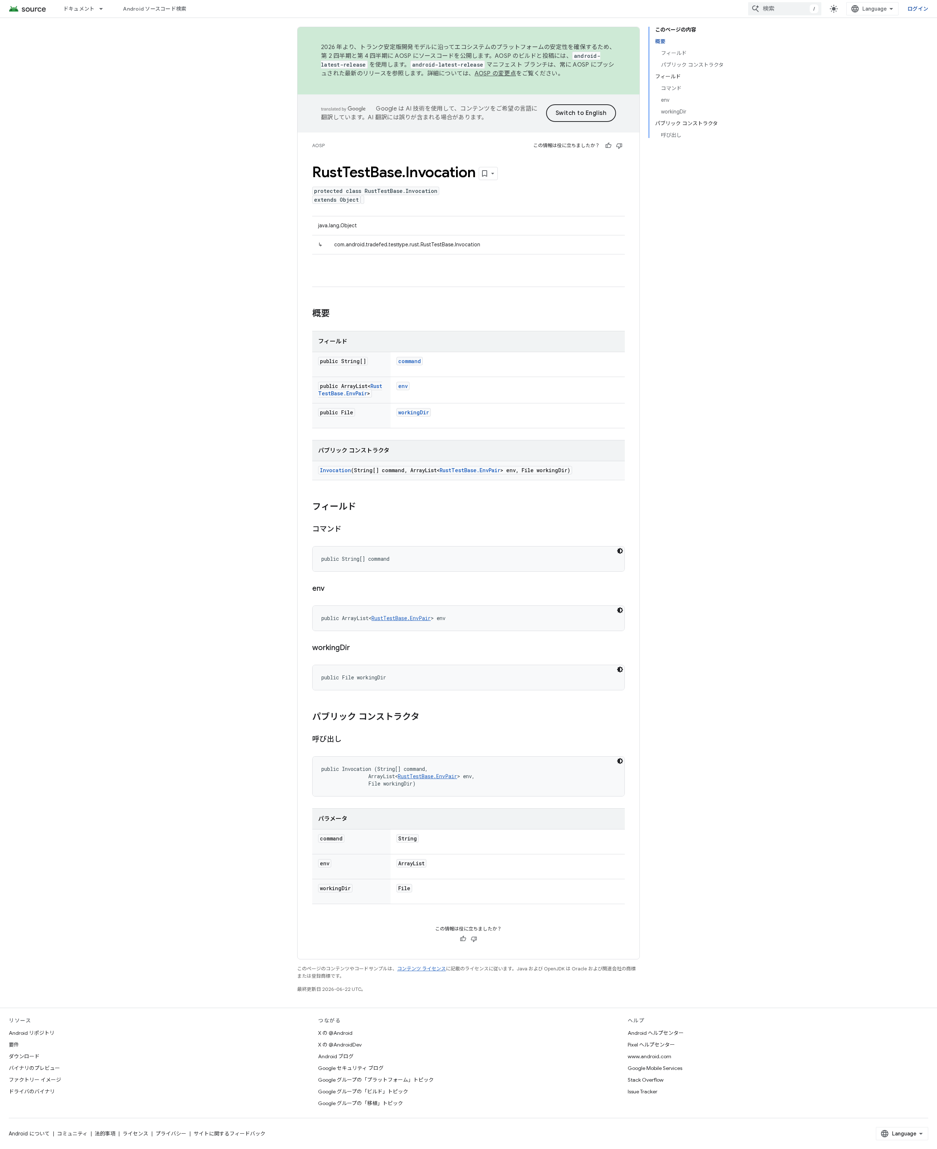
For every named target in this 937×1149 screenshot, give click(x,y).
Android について (29, 1134)
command (409, 361)
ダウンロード (24, 1056)
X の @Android (335, 1033)
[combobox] (784, 8)
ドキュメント (79, 8)
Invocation (335, 470)
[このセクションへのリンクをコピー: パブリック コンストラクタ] (426, 717)
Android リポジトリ (32, 1033)
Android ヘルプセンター (656, 1033)
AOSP (318, 145)
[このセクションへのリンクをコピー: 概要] (337, 314)
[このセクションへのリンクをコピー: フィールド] (363, 507)
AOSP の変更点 (495, 73)
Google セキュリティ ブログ (351, 1068)
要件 (14, 1044)
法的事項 (105, 1134)
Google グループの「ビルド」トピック (363, 1091)
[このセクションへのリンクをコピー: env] (332, 589)
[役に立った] (608, 145)
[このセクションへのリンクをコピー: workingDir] (357, 648)
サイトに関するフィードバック (229, 1134)
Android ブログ (336, 1056)
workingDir (413, 412)
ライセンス (135, 1134)
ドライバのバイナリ (32, 1091)
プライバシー (171, 1134)
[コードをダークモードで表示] (620, 550)
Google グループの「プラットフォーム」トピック (376, 1080)
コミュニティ (72, 1134)
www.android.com (649, 1056)
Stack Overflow (646, 1080)
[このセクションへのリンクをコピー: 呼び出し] (348, 739)
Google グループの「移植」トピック (360, 1103)
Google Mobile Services (655, 1068)
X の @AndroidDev (340, 1044)
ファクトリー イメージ (35, 1080)
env (403, 386)
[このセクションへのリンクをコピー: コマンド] (348, 529)
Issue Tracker (642, 1091)
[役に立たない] (619, 145)
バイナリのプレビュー (34, 1068)
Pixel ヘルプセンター (651, 1044)
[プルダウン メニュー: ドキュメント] (104, 9)
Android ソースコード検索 (154, 8)
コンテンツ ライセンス (421, 969)
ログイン (917, 8)
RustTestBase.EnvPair (350, 390)
